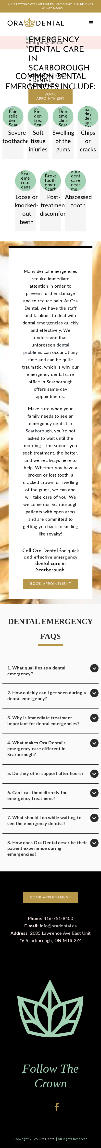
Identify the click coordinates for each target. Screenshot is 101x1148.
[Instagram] (45, 1107)
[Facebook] (57, 1107)
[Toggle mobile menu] (91, 22)
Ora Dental (47, 1139)
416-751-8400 (52, 8)
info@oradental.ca (58, 926)
